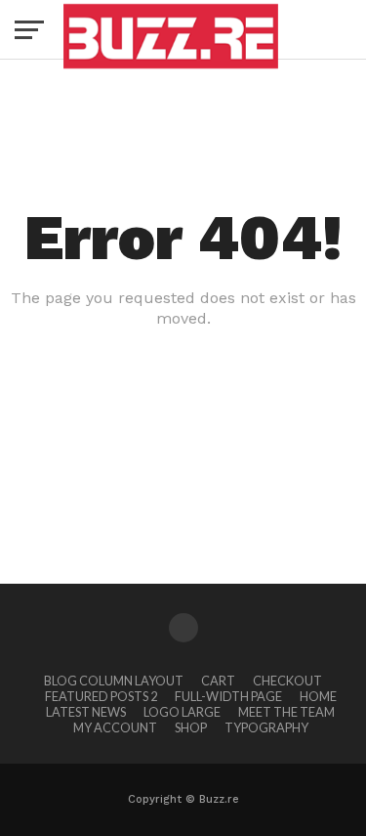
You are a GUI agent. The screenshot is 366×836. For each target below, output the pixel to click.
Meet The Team (286, 712)
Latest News (86, 712)
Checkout (287, 680)
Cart (218, 680)
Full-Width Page (228, 696)
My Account (115, 727)
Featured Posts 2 (101, 696)
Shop (191, 727)
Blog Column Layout (113, 680)
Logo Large (182, 712)
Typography (266, 727)
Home (318, 696)
